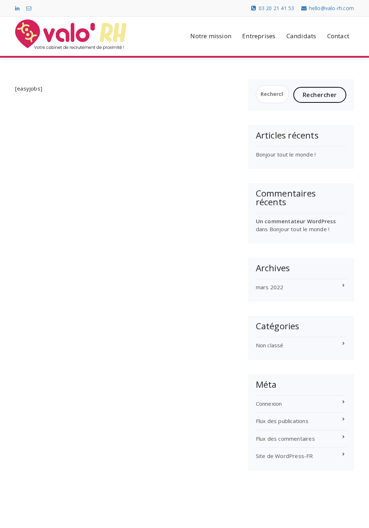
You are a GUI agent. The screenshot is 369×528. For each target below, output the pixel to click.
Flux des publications (282, 420)
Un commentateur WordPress (296, 221)
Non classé (270, 345)
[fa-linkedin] (17, 8)
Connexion (269, 403)
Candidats (301, 36)
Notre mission (210, 36)
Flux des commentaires (285, 438)
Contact (338, 36)
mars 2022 (270, 287)
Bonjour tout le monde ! (286, 154)
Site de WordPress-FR (284, 455)
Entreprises (258, 36)
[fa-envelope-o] (28, 8)
